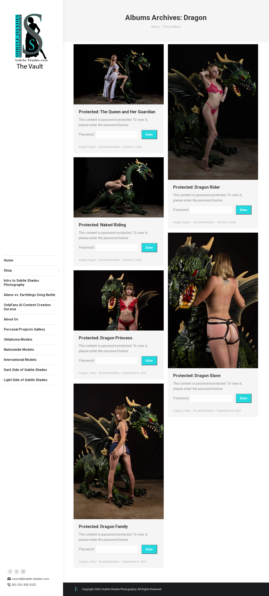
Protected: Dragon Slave (196, 375)
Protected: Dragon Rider (196, 187)
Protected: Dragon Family (103, 526)
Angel (82, 146)
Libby (186, 410)
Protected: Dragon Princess (105, 337)
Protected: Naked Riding (102, 224)
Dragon (91, 146)
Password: (87, 134)
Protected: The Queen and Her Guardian (117, 111)
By (109, 146)
